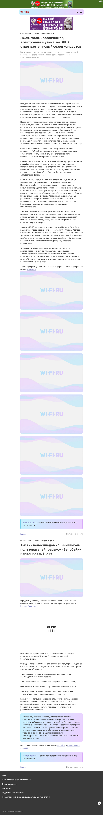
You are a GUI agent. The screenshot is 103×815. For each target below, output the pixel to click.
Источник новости (74, 533)
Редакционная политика (13, 792)
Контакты (6, 788)
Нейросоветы (30, 522)
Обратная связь (9, 784)
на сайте (61, 745)
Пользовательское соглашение (16, 779)
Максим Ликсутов (28, 606)
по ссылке (31, 269)
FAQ (4, 775)
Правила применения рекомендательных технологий (26, 797)
